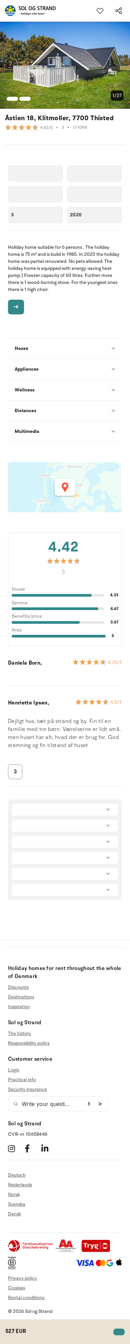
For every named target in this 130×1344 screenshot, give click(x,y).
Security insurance (27, 1089)
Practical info (22, 1079)
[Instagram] (15, 1148)
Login (13, 1070)
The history (19, 1034)
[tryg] (97, 1251)
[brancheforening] (31, 1251)
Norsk (14, 1194)
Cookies (16, 1288)
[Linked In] (48, 1148)
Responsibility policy (29, 1043)
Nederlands (20, 1185)
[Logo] (28, 10)
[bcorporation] (13, 1268)
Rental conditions (26, 1297)
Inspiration (19, 1006)
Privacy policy (22, 1278)
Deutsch (17, 1175)
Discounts (18, 987)
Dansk (14, 1214)
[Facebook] (32, 1148)
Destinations (21, 997)
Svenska (16, 1204)
